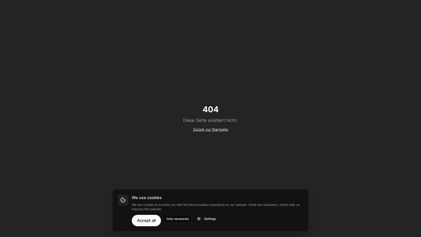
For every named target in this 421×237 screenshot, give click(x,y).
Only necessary (177, 219)
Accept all (146, 220)
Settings (210, 219)
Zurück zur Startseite (210, 129)
